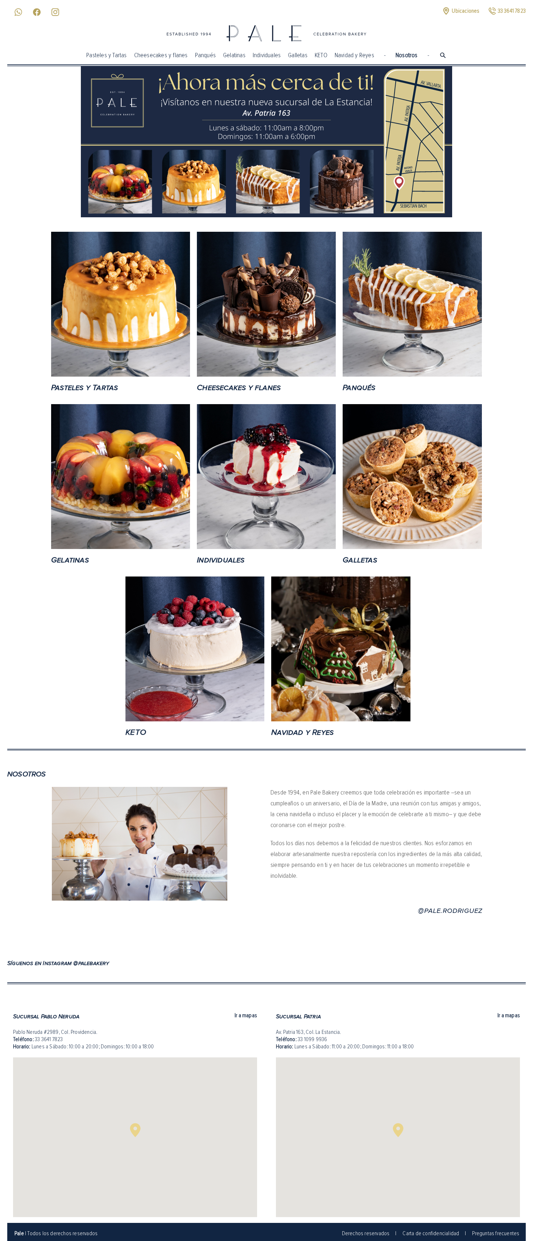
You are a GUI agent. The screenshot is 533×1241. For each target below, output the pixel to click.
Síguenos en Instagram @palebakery (58, 963)
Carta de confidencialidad (430, 1233)
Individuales (267, 55)
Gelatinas (234, 55)
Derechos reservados (366, 1233)
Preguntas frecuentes (495, 1233)
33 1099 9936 (312, 1039)
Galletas (297, 55)
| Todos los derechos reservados (56, 1233)
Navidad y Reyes (354, 55)
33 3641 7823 (49, 1039)
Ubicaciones (465, 10)
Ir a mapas (246, 1015)
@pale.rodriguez (450, 910)
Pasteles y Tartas (106, 55)
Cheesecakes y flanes (161, 55)
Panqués (205, 55)
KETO (321, 55)
